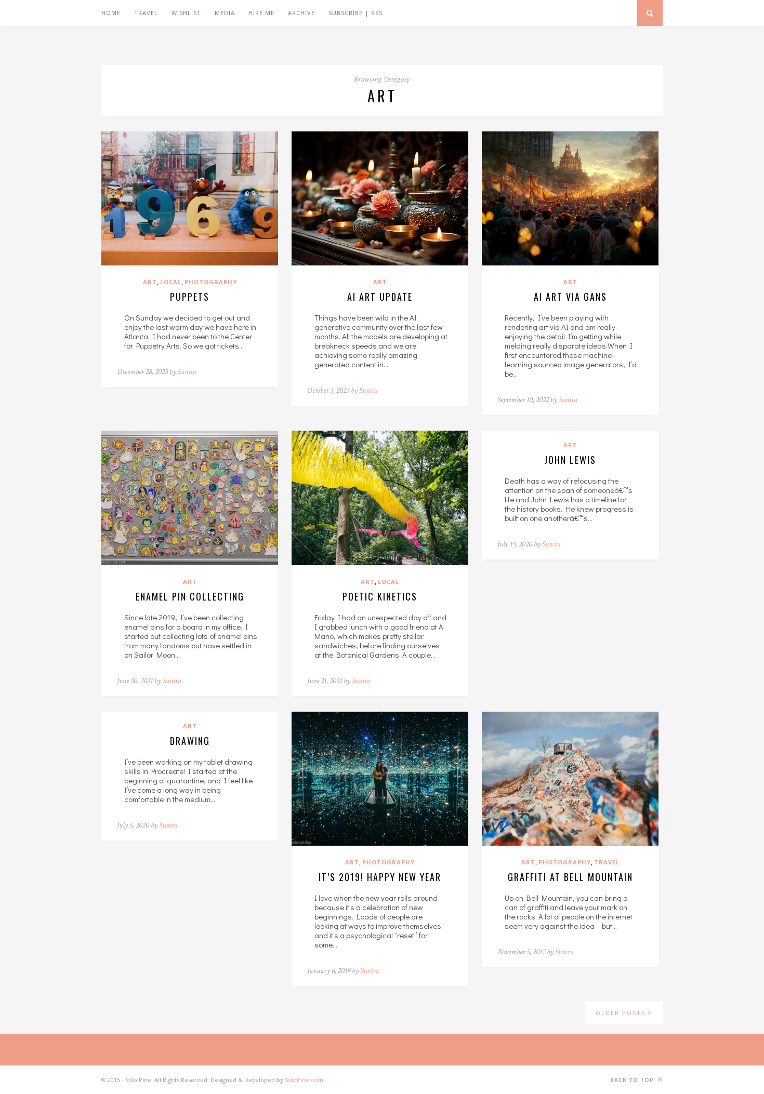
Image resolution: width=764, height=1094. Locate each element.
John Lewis (570, 459)
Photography (211, 282)
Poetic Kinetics (380, 596)
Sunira (187, 372)
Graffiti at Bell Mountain (570, 877)
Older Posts (622, 1013)
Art (150, 282)
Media (225, 13)
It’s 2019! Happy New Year (380, 877)
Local (170, 282)
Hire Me (261, 13)
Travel (146, 13)
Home (111, 13)
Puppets (189, 296)
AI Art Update (380, 296)
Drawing (190, 741)
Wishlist (186, 13)
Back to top (633, 1080)
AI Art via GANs (570, 296)
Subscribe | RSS (355, 13)
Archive (301, 13)
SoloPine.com (304, 1080)
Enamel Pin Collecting (190, 596)
